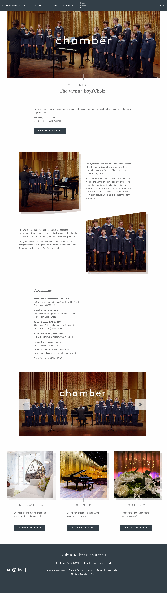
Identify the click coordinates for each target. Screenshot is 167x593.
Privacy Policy (112, 570)
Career (99, 570)
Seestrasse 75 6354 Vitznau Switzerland (76, 563)
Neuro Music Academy (64, 5)
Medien (89, 570)
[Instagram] (14, 570)
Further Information (29, 527)
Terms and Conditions (55, 570)
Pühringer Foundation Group (83, 574)
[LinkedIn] (20, 570)
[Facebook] (25, 570)
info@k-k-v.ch (105, 563)
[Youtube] (8, 570)
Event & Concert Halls (13, 5)
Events (38, 5)
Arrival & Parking (76, 570)
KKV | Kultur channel (49, 130)
